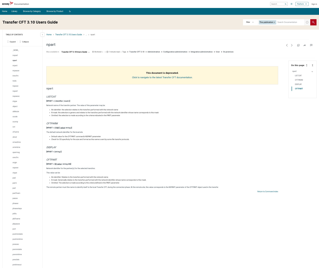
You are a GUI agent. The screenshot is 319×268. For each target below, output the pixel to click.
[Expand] (307, 65)
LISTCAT (298, 76)
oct (14, 127)
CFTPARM (299, 80)
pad (14, 178)
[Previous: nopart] (286, 45)
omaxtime (17, 142)
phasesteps (17, 208)
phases (15, 203)
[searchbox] (279, 4)
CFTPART (299, 89)
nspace (15, 86)
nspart (15, 91)
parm (15, 183)
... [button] (86, 34)
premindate (17, 249)
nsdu (14, 81)
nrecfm (15, 76)
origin (15, 163)
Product (250, 22)
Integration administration (202, 52)
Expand (13, 42)
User (218, 52)
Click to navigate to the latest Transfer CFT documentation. (162, 77)
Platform (300, 4)
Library (14, 11)
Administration (154, 52)
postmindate (18, 234)
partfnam (16, 193)
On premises (228, 52)
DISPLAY (298, 84)
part (14, 188)
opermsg (16, 152)
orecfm (15, 157)
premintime (17, 254)
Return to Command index (267, 192)
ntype (15, 101)
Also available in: (52, 52)
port (14, 229)
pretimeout (17, 265)
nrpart (15, 66)
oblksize (16, 111)
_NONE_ (16, 50)
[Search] (286, 4)
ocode (15, 117)
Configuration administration (175, 52)
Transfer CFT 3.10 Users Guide (68, 34)
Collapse (25, 42)
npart (15, 60)
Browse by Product (54, 11)
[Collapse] (313, 65)
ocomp (15, 122)
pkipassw (16, 224)
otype (15, 173)
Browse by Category (32, 11)
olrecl (15, 137)
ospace (15, 168)
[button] (70, 11)
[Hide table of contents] (42, 34)
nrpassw (16, 71)
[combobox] (281, 22)
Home (4, 11)
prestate (16, 260)
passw (15, 198)
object (15, 106)
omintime (16, 147)
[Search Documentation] (313, 22)
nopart (15, 55)
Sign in (314, 4)
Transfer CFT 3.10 (136, 52)
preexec (16, 244)
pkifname (16, 219)
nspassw (16, 96)
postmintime (18, 239)
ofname (16, 132)
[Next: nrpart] (291, 45)
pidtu (15, 214)
